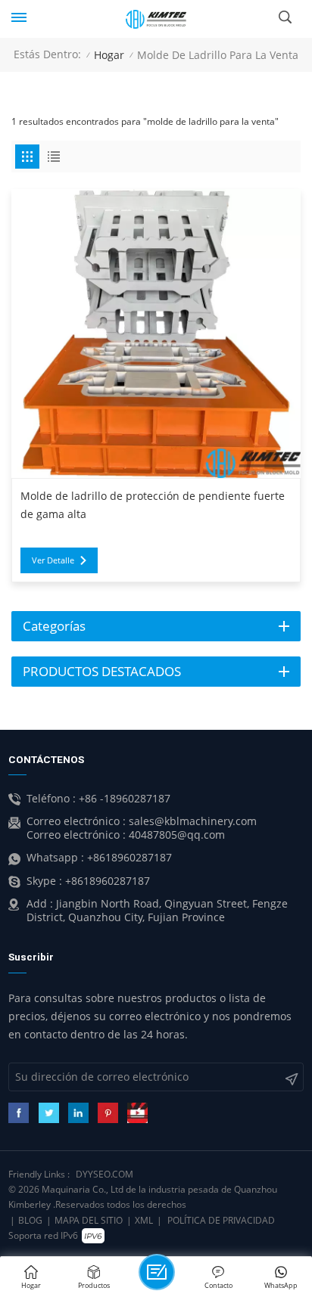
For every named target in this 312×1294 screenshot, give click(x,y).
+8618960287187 (129, 857)
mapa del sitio (89, 1220)
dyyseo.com (104, 1174)
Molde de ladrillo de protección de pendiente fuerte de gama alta (152, 505)
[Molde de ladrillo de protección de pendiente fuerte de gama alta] (156, 333)
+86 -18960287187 (124, 798)
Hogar (109, 55)
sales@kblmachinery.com (193, 821)
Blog (30, 1220)
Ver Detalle (53, 560)
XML (144, 1220)
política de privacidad (221, 1220)
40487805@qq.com (177, 835)
